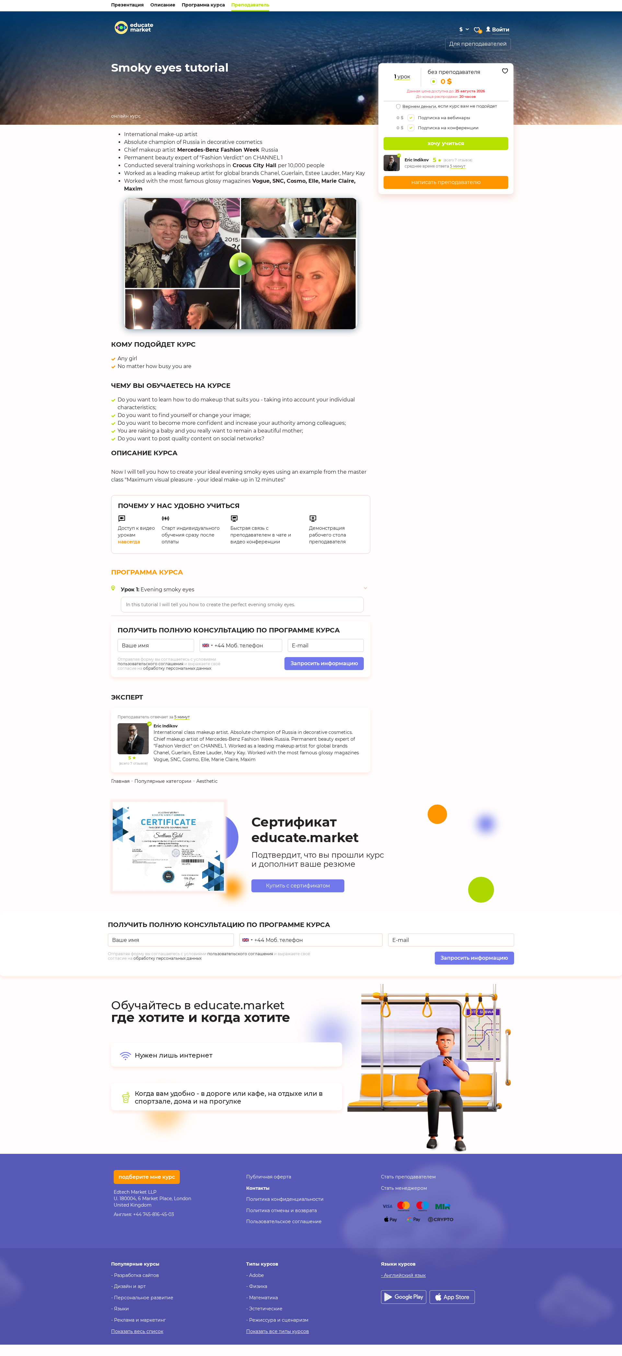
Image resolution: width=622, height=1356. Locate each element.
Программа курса (203, 5)
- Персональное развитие (142, 1298)
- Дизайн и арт (128, 1286)
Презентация (127, 5)
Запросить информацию (324, 663)
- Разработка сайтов (135, 1275)
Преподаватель (250, 5)
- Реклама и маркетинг (138, 1320)
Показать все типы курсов (277, 1331)
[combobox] (207, 645)
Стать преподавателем (408, 1177)
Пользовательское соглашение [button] (284, 1221)
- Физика (256, 1286)
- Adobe (255, 1275)
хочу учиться (446, 143)
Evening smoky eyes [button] (157, 589)
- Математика (262, 1298)
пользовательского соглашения (150, 663)
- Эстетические (264, 1309)
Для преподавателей (478, 44)
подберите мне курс (147, 1177)
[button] (497, 30)
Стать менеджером (404, 1188)
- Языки (120, 1309)
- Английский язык (403, 1275)
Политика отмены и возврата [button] (281, 1210)
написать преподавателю (446, 182)
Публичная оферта (268, 1177)
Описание (162, 5)
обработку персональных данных (177, 668)
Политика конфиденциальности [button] (285, 1199)
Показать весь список (137, 1331)
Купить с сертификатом (298, 886)
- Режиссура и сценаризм (277, 1320)
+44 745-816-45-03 (153, 1214)
